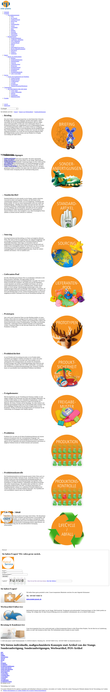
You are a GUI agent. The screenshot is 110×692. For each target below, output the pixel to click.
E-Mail (4, 572)
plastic (2, 660)
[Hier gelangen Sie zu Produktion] (66, 469)
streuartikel (4, 672)
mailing (3, 655)
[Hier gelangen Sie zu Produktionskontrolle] (66, 508)
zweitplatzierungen (6, 681)
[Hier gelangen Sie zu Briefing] (66, 151)
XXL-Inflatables (8, 163)
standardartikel (5, 671)
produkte (3, 663)
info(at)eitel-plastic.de (33, 599)
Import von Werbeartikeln (26, 112)
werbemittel (4, 677)
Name (4, 571)
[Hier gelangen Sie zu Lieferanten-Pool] (66, 310)
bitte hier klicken (51, 581)
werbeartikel (4, 674)
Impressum (7, 105)
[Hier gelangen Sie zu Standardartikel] (66, 231)
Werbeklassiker (8, 164)
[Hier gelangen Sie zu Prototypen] (66, 350)
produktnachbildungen (7, 666)
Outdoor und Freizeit (9, 158)
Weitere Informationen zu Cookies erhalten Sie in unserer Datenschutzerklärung (24, 690)
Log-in (6, 104)
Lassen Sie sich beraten (10, 166)
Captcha (4, 581)
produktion (4, 664)
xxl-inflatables (5, 680)
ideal (2, 654)
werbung (3, 678)
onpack (3, 658)
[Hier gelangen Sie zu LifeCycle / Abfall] (66, 548)
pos (2, 661)
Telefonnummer (6, 574)
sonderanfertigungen (7, 669)
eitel (2, 652)
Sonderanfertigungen (40, 112)
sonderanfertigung (6, 667)
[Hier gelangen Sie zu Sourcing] (66, 270)
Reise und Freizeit (9, 160)
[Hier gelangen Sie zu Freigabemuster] (66, 429)
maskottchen (4, 657)
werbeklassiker (5, 675)
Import (16, 112)
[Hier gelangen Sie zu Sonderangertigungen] (66, 191)
